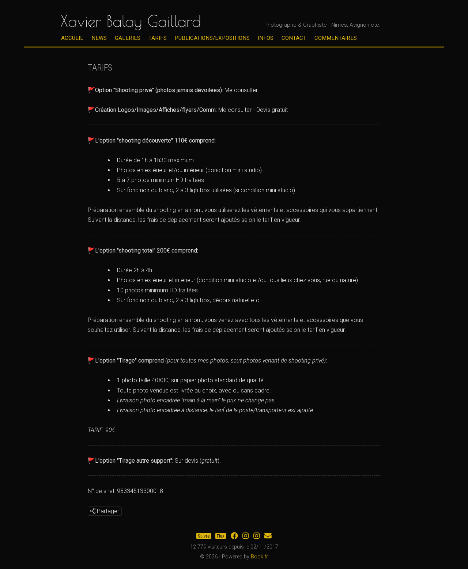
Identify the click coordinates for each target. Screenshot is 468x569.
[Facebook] (234, 536)
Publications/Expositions (212, 38)
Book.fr (259, 557)
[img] (92, 511)
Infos (265, 38)
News (99, 38)
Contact (294, 38)
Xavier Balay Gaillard (130, 21)
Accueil (72, 38)
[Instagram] (245, 536)
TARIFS (157, 38)
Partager (107, 511)
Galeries (127, 38)
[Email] (268, 536)
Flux (220, 536)
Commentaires (335, 38)
